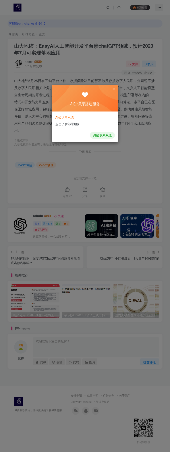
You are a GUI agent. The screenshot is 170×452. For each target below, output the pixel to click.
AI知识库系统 (102, 135)
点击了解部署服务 (67, 124)
